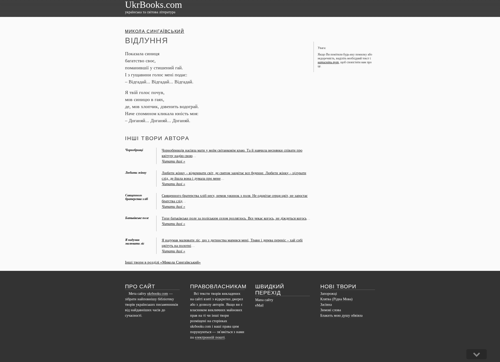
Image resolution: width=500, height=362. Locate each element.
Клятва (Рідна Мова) (336, 299)
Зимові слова (330, 310)
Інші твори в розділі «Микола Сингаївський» (163, 262)
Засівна (326, 305)
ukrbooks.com (157, 294)
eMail (259, 305)
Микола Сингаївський (154, 31)
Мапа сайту (264, 300)
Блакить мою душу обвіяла (341, 315)
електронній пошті (210, 337)
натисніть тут (328, 62)
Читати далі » (173, 161)
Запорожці (328, 294)
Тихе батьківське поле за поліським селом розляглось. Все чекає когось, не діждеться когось (234, 218)
